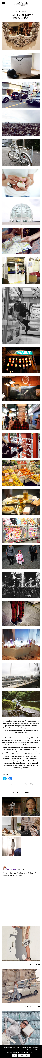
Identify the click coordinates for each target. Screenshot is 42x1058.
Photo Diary (17, 18)
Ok (14, 1055)
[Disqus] (21, 894)
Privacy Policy (24, 1055)
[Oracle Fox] (21, 4)
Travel (27, 18)
